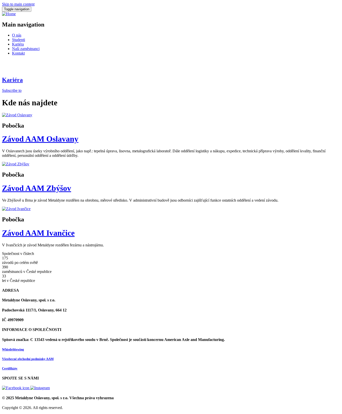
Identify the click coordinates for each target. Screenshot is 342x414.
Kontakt (18, 53)
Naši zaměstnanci (26, 49)
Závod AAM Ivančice (38, 232)
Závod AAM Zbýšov (36, 188)
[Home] (9, 14)
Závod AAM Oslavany (40, 138)
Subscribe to (12, 90)
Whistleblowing (13, 349)
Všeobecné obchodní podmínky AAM (28, 359)
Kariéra (18, 44)
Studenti (18, 40)
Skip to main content (18, 4)
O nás (16, 35)
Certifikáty (10, 368)
